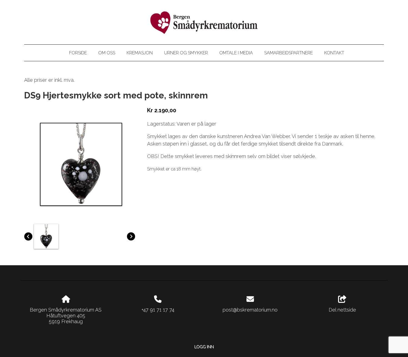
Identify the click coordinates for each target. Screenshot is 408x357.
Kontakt (334, 52)
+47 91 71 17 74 (158, 310)
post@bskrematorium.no (250, 310)
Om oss (106, 52)
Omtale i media (236, 52)
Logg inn (204, 346)
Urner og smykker (186, 52)
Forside (78, 52)
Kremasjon (140, 52)
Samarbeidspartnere (288, 52)
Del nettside (342, 310)
